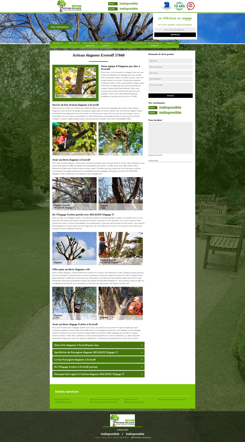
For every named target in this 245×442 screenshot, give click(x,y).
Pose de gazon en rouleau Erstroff (103, 402)
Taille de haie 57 (74, 43)
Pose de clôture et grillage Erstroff (171, 399)
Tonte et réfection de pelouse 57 (90, 44)
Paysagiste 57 (57, 43)
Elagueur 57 (171, 43)
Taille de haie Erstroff (63, 402)
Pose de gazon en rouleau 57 (106, 44)
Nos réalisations (60, 27)
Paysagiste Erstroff (62, 399)
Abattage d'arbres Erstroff (133, 402)
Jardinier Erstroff (130, 399)
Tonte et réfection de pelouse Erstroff (104, 399)
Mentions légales (141, 438)
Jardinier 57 (122, 43)
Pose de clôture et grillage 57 (155, 44)
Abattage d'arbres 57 (138, 43)
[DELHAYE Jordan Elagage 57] (69, 6)
